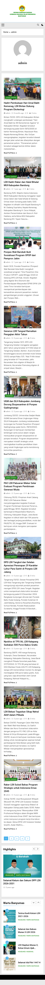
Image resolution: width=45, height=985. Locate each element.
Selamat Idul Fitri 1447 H (29, 962)
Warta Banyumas (23, 875)
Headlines (9, 875)
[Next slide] (37, 848)
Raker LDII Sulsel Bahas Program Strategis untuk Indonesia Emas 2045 (21, 788)
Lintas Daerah (11, 97)
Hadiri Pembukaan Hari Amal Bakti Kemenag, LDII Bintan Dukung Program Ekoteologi (21, 106)
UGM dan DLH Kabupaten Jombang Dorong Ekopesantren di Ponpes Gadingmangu (22, 404)
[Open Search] (38, 25)
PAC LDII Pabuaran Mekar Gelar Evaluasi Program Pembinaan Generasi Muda (20, 486)
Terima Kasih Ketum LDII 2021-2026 (21, 880)
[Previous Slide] (34, 848)
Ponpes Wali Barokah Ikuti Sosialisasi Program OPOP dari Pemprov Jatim (20, 255)
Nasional (9, 247)
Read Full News (9, 153)
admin (8, 113)
